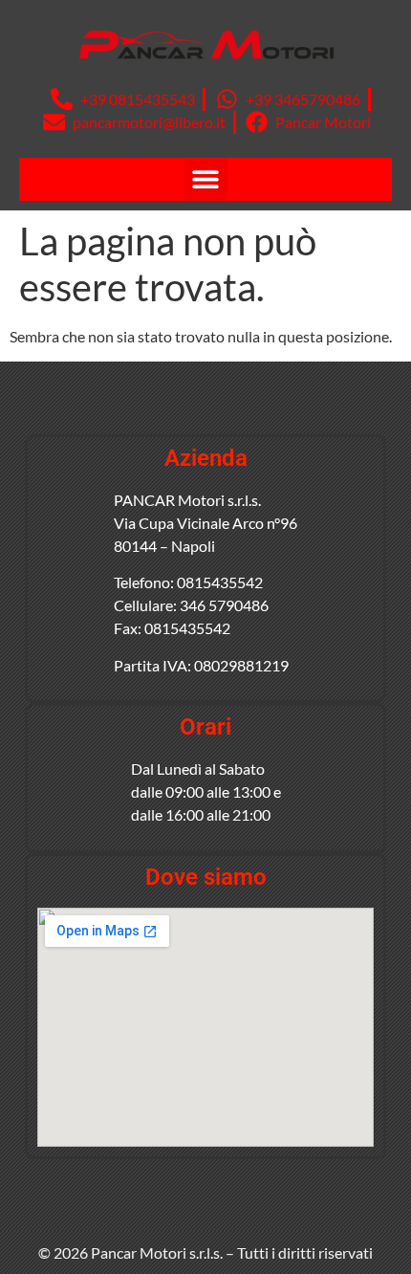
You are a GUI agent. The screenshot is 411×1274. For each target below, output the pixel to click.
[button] (205, 179)
